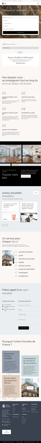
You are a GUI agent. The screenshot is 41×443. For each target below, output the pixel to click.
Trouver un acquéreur (24, 409)
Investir (14, 409)
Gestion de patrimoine (6, 0)
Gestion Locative (34, 406)
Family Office (14, 0)
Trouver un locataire (25, 411)
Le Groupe (24, 418)
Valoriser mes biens (34, 411)
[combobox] (20, 17)
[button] (20, 1)
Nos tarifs (23, 420)
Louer (14, 411)
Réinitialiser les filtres (20, 63)
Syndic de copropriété (33, 409)
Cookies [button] (37, 441)
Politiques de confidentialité (29, 441)
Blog (23, 416)
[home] (4, 3)
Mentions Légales (19, 441)
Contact (23, 422)
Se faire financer (16, 416)
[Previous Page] (18, 52)
